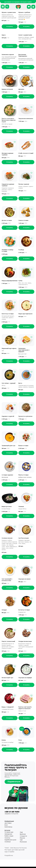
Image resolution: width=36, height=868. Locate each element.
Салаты (7, 838)
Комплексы (8, 827)
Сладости (23, 836)
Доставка (8, 823)
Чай (21, 840)
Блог (6, 825)
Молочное (23, 842)
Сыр (21, 832)
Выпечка (23, 834)
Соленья (8, 842)
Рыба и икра (9, 836)
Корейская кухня (10, 840)
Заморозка (8, 834)
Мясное (22, 838)
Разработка (9, 855)
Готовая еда (9, 832)
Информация (9, 821)
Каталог (7, 830)
